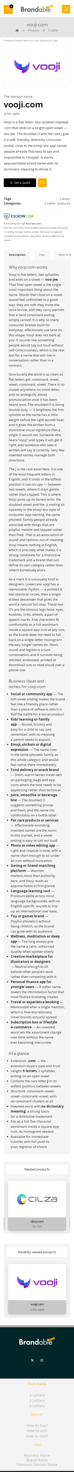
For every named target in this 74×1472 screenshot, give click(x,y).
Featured (63, 203)
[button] (8, 9)
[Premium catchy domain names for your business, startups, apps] (37, 8)
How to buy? (37, 1425)
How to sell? (37, 1430)
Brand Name (37, 1460)
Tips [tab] (42, 255)
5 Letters (37, 1400)
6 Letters (37, 1405)
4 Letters (37, 1395)
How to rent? (37, 1436)
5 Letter (50, 203)
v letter (65, 199)
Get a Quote (22, 182)
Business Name (37, 1455)
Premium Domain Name (37, 1464)
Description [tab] (17, 255)
